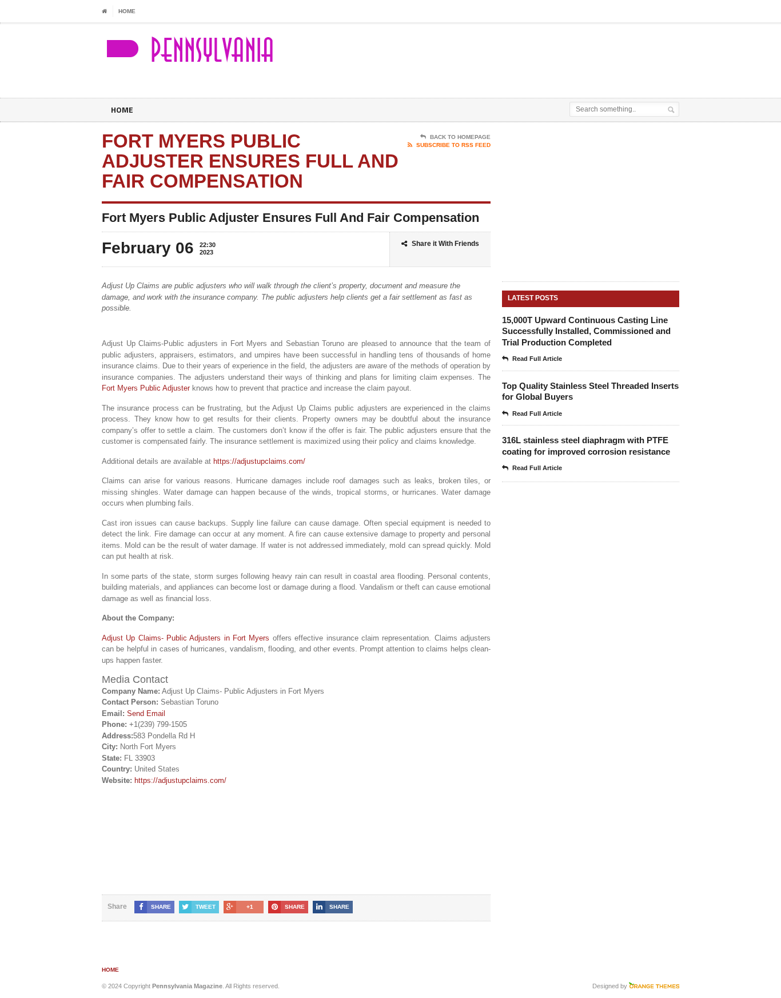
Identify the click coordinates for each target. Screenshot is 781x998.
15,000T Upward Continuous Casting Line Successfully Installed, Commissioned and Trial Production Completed (586, 331)
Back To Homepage (460, 137)
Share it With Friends (445, 244)
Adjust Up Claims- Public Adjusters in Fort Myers (186, 638)
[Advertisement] (545, 52)
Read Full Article (537, 358)
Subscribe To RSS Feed (453, 145)
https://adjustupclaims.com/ (259, 461)
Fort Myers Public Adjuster (146, 388)
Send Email (146, 713)
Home (127, 11)
